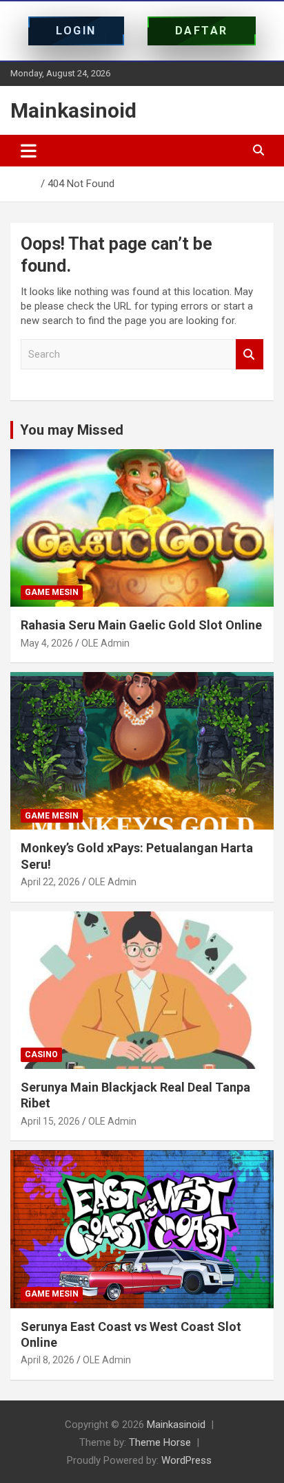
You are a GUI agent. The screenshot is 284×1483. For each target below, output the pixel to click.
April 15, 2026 (50, 1121)
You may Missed (71, 430)
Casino (41, 1054)
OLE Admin (105, 643)
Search (249, 354)
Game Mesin (52, 592)
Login (76, 30)
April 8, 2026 (47, 1359)
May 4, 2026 (47, 643)
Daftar (201, 30)
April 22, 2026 (50, 881)
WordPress (186, 1460)
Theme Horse (160, 1442)
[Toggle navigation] (28, 150)
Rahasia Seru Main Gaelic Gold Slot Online (141, 625)
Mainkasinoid (73, 110)
